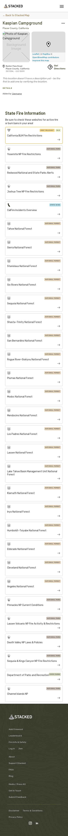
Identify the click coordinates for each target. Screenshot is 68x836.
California (24, 28)
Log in (12, 748)
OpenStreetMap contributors (45, 57)
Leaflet (35, 54)
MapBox (47, 54)
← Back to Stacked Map (16, 15)
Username (17, 94)
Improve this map (40, 60)
